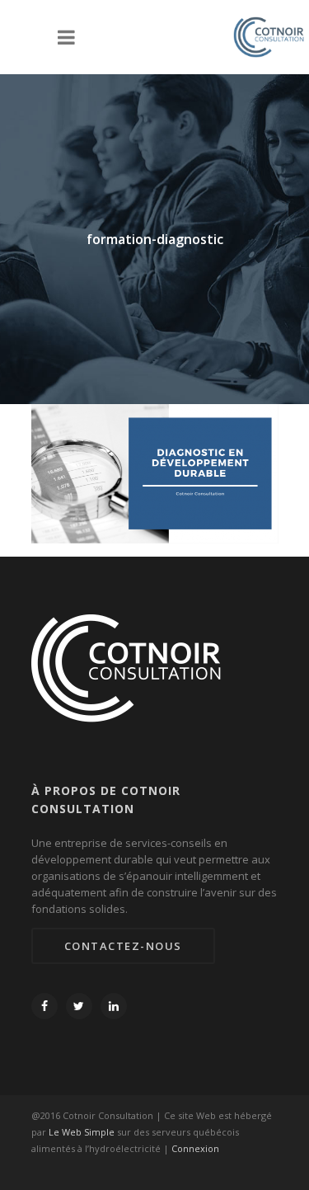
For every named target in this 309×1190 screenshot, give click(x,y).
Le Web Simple (82, 1132)
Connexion (195, 1148)
